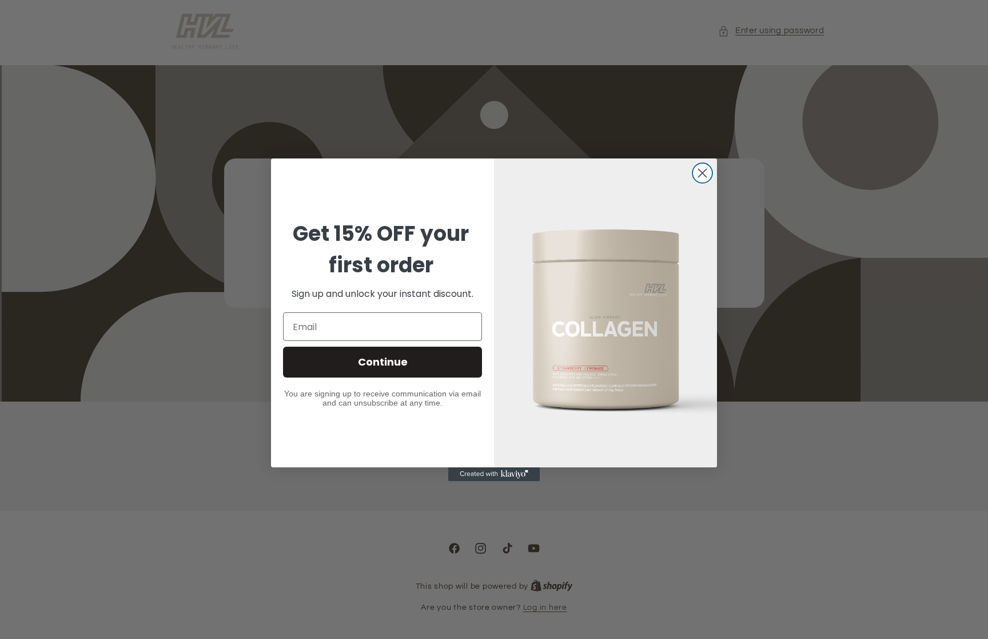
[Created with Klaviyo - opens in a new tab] (494, 474)
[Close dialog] (702, 173)
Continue (383, 362)
